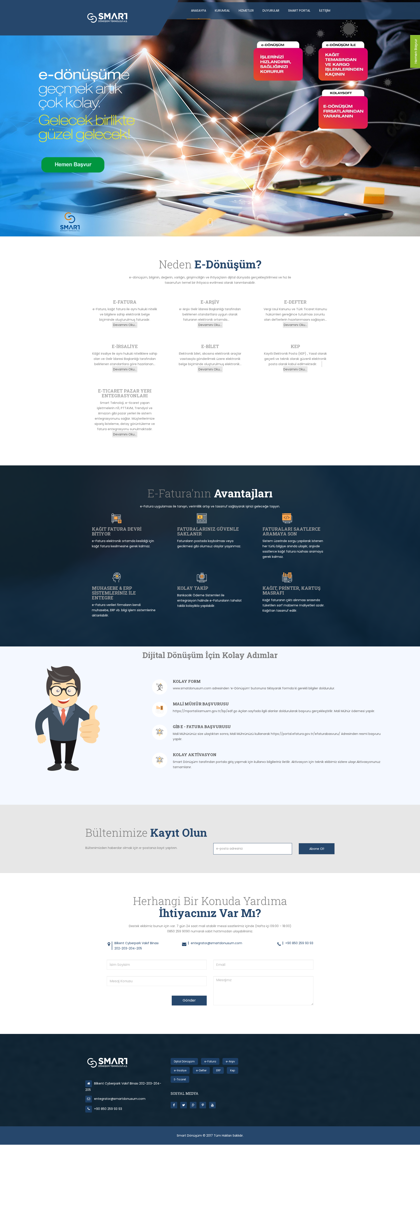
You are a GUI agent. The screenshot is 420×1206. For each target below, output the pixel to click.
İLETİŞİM (324, 10)
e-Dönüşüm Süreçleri (156, 154)
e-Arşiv (230, 1061)
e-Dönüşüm (103, 154)
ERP (218, 1070)
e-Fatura (210, 1061)
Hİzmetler (246, 10)
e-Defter (201, 1070)
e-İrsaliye (180, 1070)
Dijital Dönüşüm (184, 1061)
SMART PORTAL (299, 10)
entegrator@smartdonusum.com (119, 1099)
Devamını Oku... (124, 325)
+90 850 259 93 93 (108, 1109)
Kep (232, 1070)
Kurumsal (222, 10)
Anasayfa (198, 10)
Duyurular (270, 10)
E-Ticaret (180, 1079)
